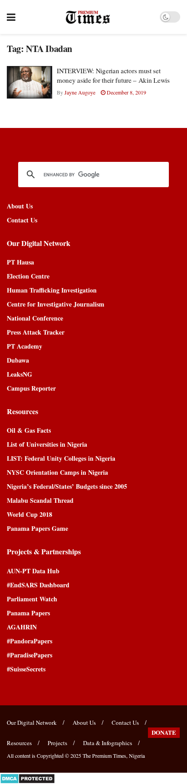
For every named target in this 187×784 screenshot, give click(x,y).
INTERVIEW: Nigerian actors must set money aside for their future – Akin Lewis (113, 75)
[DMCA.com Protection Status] (27, 777)
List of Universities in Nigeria (47, 444)
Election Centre (28, 276)
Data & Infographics (107, 743)
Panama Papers (28, 613)
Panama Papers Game (37, 528)
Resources (19, 743)
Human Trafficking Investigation (52, 290)
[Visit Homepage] (88, 17)
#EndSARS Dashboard (38, 585)
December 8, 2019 (125, 92)
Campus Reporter (31, 388)
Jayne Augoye (79, 92)
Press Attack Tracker (35, 332)
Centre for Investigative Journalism (55, 304)
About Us (20, 206)
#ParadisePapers (29, 655)
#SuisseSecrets (26, 669)
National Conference (35, 318)
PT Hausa (20, 262)
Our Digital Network (32, 722)
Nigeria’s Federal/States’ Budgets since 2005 (67, 486)
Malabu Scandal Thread (40, 500)
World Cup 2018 (29, 514)
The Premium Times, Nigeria (114, 755)
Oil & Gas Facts (29, 430)
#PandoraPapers (29, 641)
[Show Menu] (11, 17)
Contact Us (22, 220)
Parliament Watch (32, 599)
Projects (57, 743)
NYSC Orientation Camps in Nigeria (57, 472)
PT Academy (24, 346)
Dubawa (18, 360)
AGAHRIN (22, 627)
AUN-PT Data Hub (33, 571)
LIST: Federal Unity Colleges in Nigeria (61, 458)
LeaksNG (19, 374)
